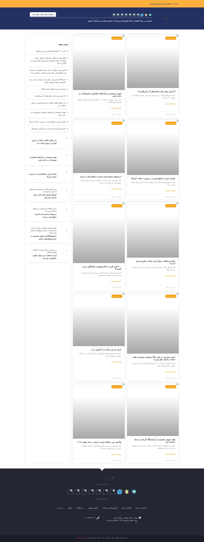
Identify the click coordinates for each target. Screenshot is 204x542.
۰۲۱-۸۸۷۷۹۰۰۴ (90, 518)
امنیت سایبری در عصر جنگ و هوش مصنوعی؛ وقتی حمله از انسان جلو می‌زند (153, 358)
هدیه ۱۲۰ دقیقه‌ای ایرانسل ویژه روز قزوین (164, 4)
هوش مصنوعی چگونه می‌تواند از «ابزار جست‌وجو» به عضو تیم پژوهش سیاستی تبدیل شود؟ (43, 230)
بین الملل (97, 21)
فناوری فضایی (107, 21)
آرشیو (90, 21)
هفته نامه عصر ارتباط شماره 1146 (53, 89)
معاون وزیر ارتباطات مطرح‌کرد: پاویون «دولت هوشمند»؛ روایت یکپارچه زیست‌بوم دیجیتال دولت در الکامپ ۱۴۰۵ (48, 60)
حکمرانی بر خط (146, 21)
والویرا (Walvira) (82, 538)
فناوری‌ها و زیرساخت (120, 21)
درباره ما (60, 508)
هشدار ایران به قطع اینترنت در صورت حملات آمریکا (153, 178)
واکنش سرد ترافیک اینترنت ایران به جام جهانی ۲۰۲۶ (99, 442)
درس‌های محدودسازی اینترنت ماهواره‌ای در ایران (100, 176)
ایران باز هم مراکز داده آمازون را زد (106, 349)
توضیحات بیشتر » (170, 104)
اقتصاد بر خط (134, 21)
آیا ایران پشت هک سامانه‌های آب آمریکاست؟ (156, 91)
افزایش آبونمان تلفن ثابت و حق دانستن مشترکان (48, 129)
